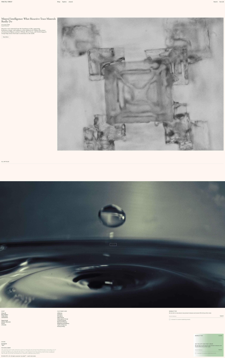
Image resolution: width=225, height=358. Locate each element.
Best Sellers (4, 314)
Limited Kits (4, 317)
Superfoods (4, 320)
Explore (64, 1)
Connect (59, 314)
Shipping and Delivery (63, 323)
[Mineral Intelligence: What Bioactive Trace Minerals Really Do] (140, 84)
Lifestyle (3, 325)
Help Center (60, 317)
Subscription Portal (62, 319)
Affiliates (59, 313)
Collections (4, 316)
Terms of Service (62, 325)
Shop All (3, 313)
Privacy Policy (61, 326)
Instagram (4, 343)
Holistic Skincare (6, 322)
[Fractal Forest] (8, 1)
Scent (3, 323)
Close (220, 335)
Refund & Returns (62, 322)
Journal (71, 1)
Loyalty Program (61, 320)
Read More (6, 37)
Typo (2, 345)
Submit (220, 349)
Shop (58, 1)
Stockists (60, 316)
